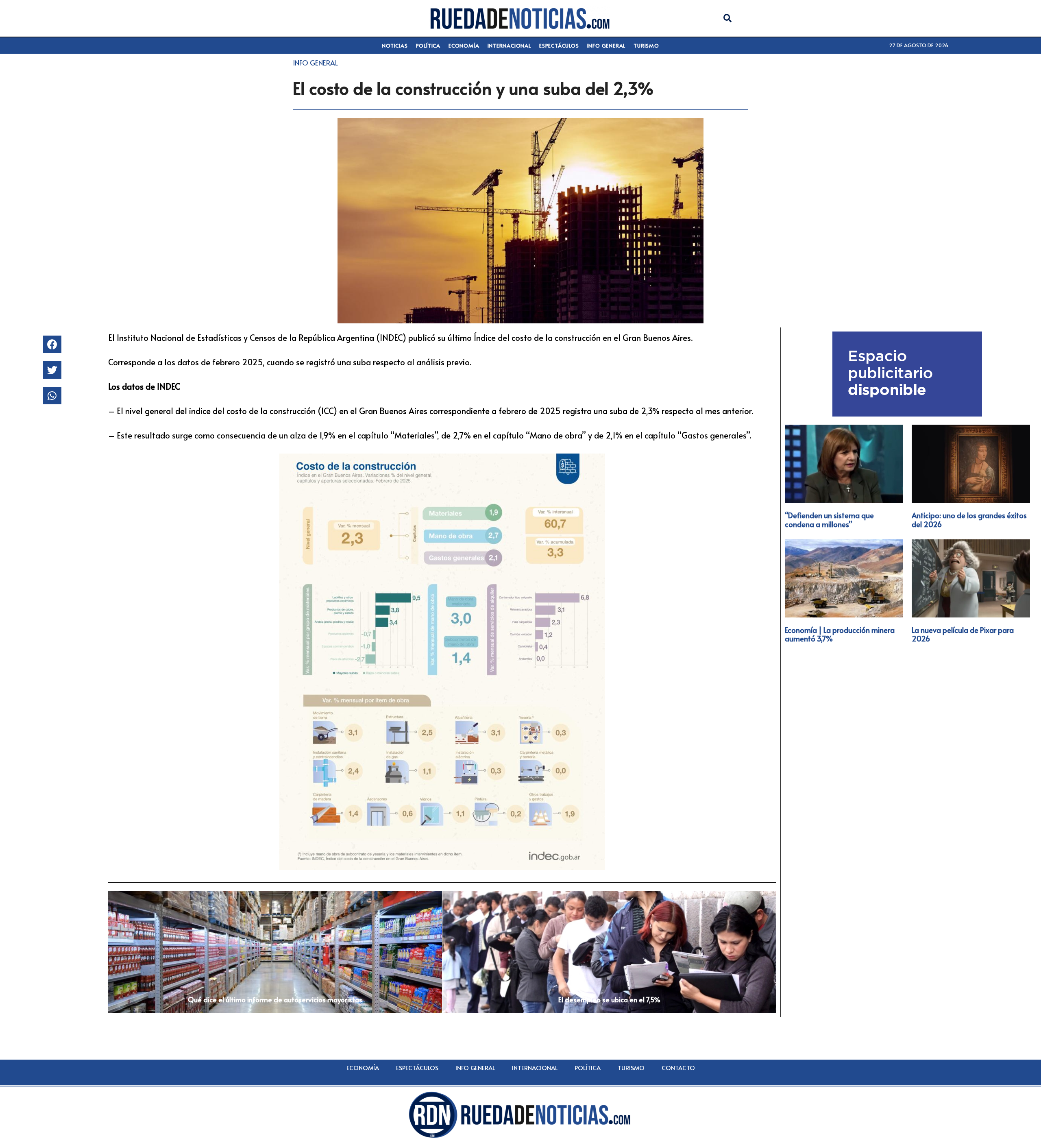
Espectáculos (559, 45)
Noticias (394, 45)
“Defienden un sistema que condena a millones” (829, 519)
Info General (606, 45)
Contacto (678, 1068)
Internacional (509, 45)
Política (428, 45)
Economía (464, 45)
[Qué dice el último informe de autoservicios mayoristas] (275, 952)
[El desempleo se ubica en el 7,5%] (609, 952)
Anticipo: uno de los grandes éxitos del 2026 (969, 519)
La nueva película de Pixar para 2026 (963, 634)
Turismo (646, 45)
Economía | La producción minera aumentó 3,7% (840, 634)
